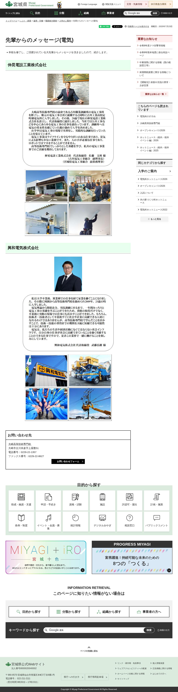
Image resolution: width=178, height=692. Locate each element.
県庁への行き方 (71, 677)
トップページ (11, 21)
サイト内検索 (126, 13)
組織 (86, 13)
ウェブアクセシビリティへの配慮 (132, 668)
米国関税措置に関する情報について (155, 73)
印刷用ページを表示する (138, 26)
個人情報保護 (158, 663)
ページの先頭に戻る (89, 651)
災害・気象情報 (134, 4)
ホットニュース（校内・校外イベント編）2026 (154, 139)
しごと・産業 (25, 21)
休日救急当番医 (158, 4)
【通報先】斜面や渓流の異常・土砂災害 (155, 83)
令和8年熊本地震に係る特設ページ (154, 54)
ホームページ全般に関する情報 (131, 674)
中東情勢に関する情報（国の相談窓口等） (155, 64)
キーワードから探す (24, 630)
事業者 (110, 13)
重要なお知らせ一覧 (154, 94)
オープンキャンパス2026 (152, 130)
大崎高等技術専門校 (20, 444)
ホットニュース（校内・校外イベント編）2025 (154, 149)
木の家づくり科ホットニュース (153, 201)
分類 (61, 13)
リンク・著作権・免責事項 (129, 663)
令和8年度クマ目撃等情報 (152, 45)
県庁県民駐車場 (95, 677)
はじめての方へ (159, 674)
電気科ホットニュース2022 (153, 209)
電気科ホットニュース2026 (153, 179)
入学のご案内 (65, 21)
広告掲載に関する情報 (162, 668)
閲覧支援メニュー (113, 4)
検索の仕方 (167, 13)
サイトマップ (123, 679)
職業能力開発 (51, 21)
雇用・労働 (38, 21)
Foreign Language (89, 4)
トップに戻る (14, 13)
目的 (37, 13)
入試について (146, 193)
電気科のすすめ (148, 116)
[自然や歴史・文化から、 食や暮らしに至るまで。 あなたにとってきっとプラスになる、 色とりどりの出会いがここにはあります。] (46, 566)
